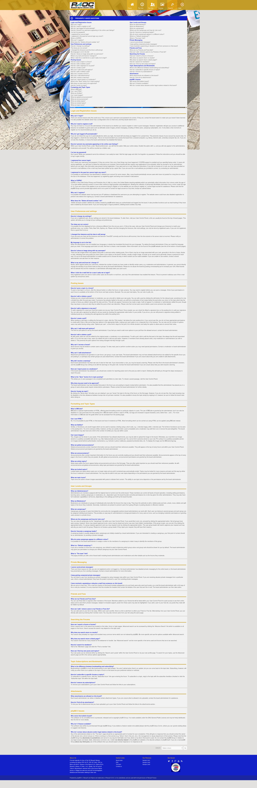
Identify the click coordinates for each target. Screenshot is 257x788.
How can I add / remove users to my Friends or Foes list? (148, 52)
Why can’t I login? (76, 24)
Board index (119, 760)
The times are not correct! (79, 48)
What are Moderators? (137, 26)
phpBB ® (79, 778)
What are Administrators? (138, 24)
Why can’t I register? (77, 40)
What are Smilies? (76, 93)
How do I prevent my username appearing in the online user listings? (92, 30)
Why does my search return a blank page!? (143, 60)
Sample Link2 (146, 762)
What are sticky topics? (78, 101)
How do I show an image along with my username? (87, 54)
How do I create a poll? (78, 68)
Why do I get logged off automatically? (83, 28)
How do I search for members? (139, 62)
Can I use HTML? (76, 91)
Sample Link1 (146, 760)
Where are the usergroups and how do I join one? (145, 30)
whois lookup (88, 736)
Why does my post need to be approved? (84, 83)
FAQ (117, 762)
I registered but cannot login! (80, 34)
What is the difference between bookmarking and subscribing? (149, 68)
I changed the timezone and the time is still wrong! (87, 50)
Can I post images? (77, 95)
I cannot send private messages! (140, 42)
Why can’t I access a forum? (80, 73)
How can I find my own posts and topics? (143, 64)
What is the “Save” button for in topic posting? (85, 81)
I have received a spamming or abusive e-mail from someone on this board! (154, 46)
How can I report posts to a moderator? (83, 79)
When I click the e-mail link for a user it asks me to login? (89, 58)
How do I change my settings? (80, 46)
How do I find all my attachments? (140, 77)
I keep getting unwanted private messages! (143, 44)
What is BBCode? (76, 89)
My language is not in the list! (80, 52)
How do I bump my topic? (79, 85)
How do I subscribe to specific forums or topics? (145, 70)
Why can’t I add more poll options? (82, 70)
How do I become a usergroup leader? (142, 32)
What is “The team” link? (137, 38)
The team (118, 764)
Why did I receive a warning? (80, 77)
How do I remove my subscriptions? (141, 71)
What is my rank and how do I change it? (84, 56)
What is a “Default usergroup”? (139, 36)
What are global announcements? (81, 97)
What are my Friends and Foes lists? (141, 50)
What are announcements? (79, 99)
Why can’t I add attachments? (80, 75)
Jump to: (158, 748)
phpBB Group (123, 718)
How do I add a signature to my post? (83, 66)
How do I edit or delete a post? (80, 64)
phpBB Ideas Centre (155, 726)
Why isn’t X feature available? (139, 83)
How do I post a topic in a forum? (81, 62)
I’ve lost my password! (78, 32)
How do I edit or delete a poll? (80, 71)
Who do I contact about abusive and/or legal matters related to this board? (153, 85)
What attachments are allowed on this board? (144, 75)
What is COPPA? (76, 38)
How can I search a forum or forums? (141, 56)
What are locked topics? (78, 103)
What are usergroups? (137, 28)
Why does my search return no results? (142, 58)
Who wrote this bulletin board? (139, 81)
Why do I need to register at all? (81, 26)
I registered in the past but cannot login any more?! (87, 36)
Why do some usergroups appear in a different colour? (147, 34)
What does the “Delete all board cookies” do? (85, 42)
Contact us (119, 766)
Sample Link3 (146, 764)
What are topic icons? (78, 105)
